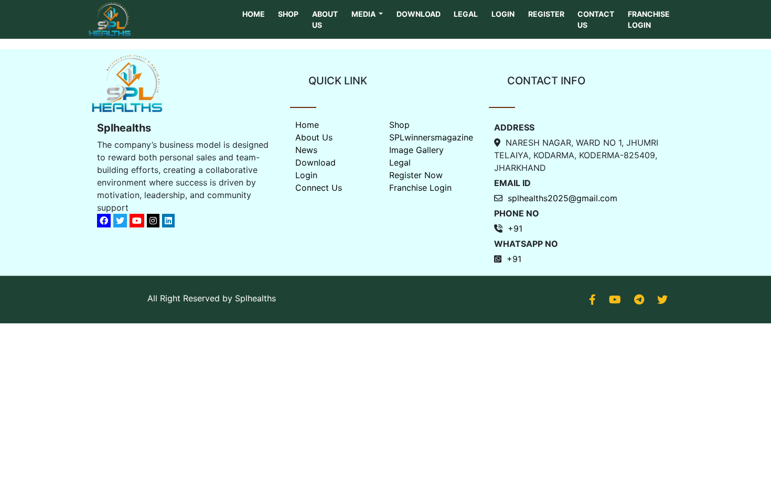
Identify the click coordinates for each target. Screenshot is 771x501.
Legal (466, 13)
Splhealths (255, 298)
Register (546, 13)
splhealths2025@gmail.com (562, 198)
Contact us (595, 19)
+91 (515, 228)
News (306, 150)
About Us (325, 19)
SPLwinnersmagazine (431, 137)
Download (419, 13)
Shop (288, 13)
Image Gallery (416, 150)
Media (364, 13)
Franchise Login (649, 19)
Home (253, 13)
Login (503, 13)
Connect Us (318, 187)
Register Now (416, 175)
